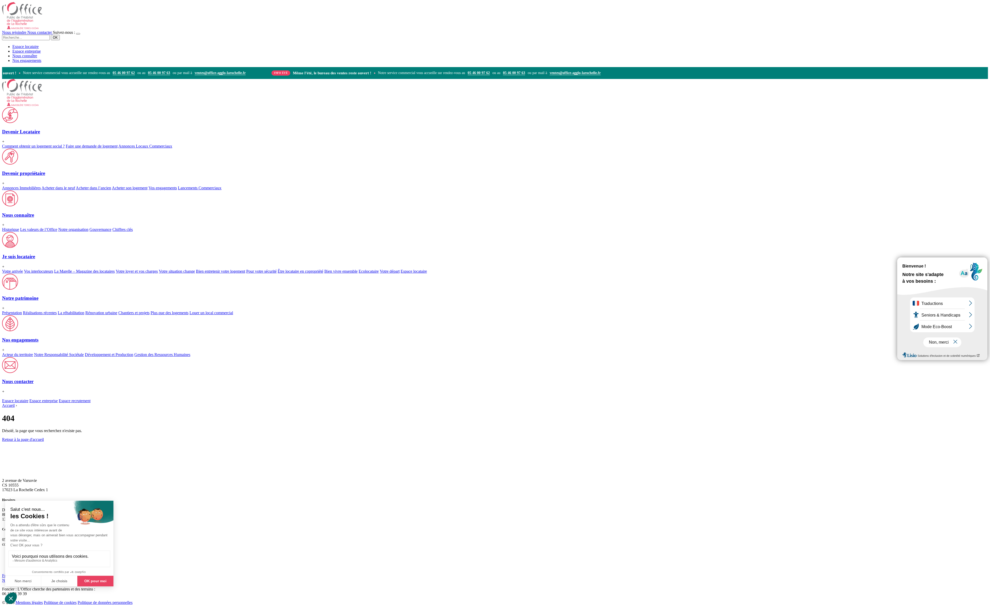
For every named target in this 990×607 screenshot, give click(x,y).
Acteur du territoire (17, 354)
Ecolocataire (369, 271)
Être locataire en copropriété (300, 271)
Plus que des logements (169, 313)
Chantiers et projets (134, 313)
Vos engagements (162, 188)
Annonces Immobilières (21, 188)
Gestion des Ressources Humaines (162, 354)
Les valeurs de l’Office (38, 229)
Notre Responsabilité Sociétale (59, 354)
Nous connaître (24, 56)
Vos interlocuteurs (38, 271)
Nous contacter (40, 32)
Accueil (8, 405)
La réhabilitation (71, 313)
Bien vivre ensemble (341, 271)
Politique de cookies (60, 602)
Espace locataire (25, 46)
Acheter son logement (129, 188)
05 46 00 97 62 (114, 73)
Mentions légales (29, 602)
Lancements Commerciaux (199, 188)
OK (55, 37)
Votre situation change (177, 271)
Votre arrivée (12, 271)
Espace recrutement (74, 401)
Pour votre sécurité (261, 271)
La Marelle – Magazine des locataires (84, 271)
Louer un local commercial (211, 313)
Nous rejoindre (14, 32)
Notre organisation (73, 229)
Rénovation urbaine (101, 313)
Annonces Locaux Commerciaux (145, 146)
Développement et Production (109, 354)
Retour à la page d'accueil (23, 439)
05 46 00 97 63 (150, 73)
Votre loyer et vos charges (137, 271)
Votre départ (390, 271)
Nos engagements (26, 60)
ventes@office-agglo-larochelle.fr (210, 73)
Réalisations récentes (40, 313)
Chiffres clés (122, 229)
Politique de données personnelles (105, 602)
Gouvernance (100, 229)
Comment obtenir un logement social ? (33, 146)
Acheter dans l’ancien (93, 188)
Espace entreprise (26, 51)
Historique (10, 229)
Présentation (12, 313)
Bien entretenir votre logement (220, 271)
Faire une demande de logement (92, 146)
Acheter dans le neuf (58, 188)
